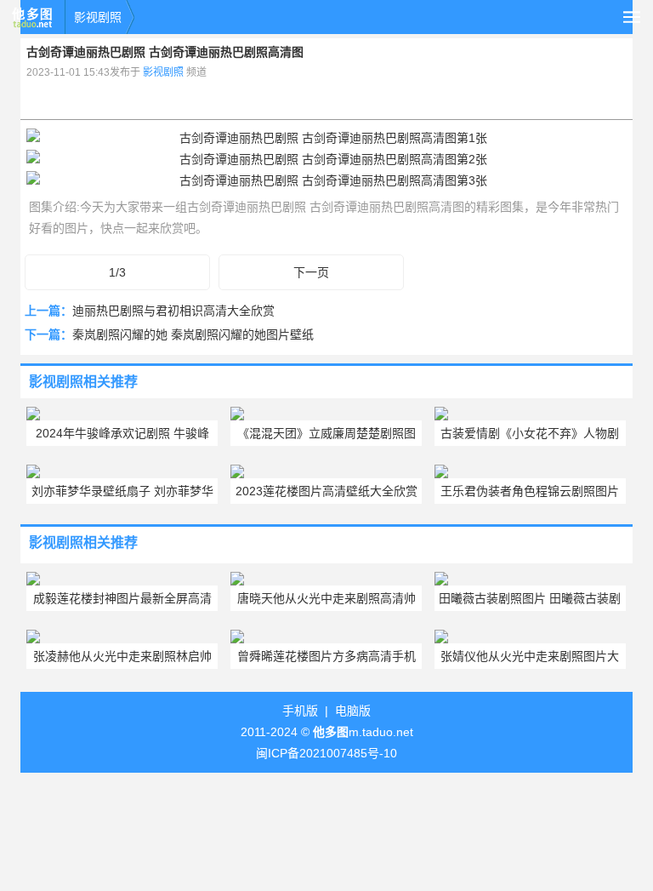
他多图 (32, 17)
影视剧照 (98, 17)
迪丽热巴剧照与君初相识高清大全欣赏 (173, 310)
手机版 (300, 710)
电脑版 (353, 710)
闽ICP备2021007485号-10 (326, 753)
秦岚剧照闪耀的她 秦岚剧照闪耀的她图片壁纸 (193, 334)
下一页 (311, 272)
